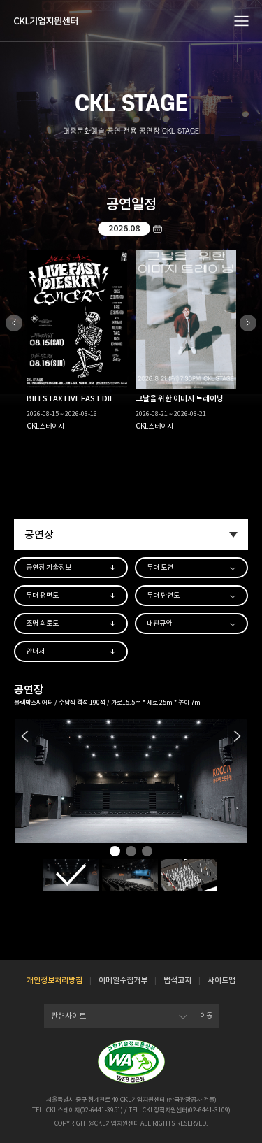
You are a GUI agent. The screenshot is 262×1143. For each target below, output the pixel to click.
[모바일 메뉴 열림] (242, 20)
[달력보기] (157, 229)
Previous (14, 323)
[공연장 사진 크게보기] (71, 875)
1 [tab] (115, 852)
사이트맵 (221, 980)
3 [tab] (147, 852)
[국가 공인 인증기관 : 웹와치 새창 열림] (131, 1061)
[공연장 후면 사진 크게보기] (130, 875)
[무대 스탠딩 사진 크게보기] (189, 875)
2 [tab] (131, 852)
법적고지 (177, 980)
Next (248, 323)
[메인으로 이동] (46, 21)
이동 (206, 1015)
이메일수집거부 (123, 980)
